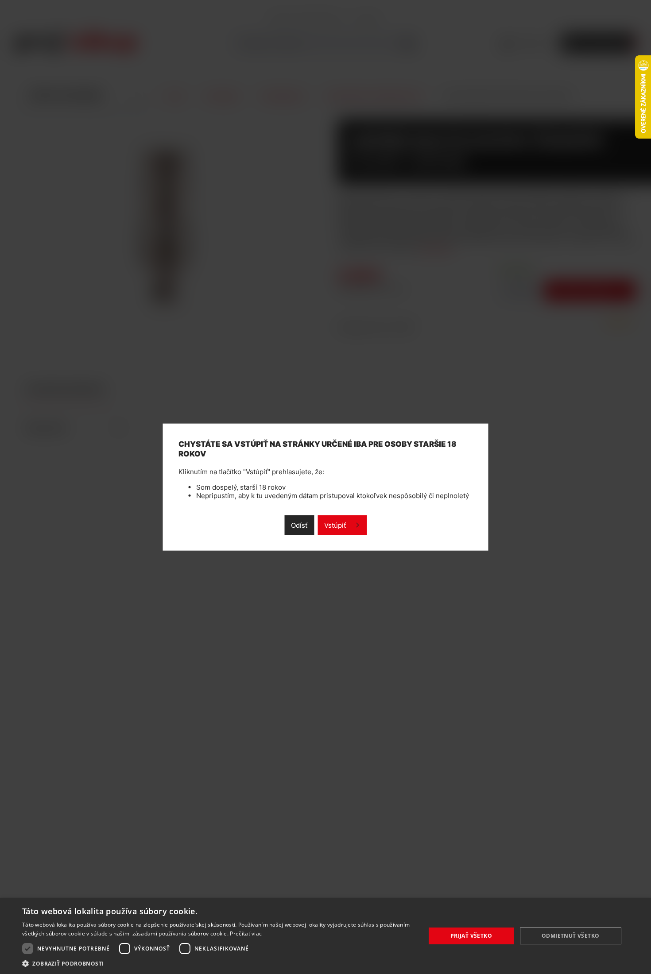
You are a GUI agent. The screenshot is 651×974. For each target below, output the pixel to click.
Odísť (299, 525)
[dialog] (325, 936)
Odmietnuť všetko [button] (570, 935)
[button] (218, 963)
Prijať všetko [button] (471, 935)
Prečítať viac (246, 933)
